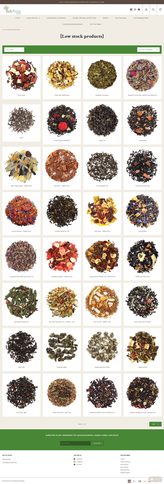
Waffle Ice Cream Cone (143, 276)
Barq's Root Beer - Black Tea (62, 412)
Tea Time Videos (95, 24)
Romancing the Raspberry (62, 140)
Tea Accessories (120, 18)
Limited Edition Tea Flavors (56, 18)
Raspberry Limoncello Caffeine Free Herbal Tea (142, 95)
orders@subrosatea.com (9, 462)
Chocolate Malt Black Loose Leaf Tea (21, 276)
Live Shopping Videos (141, 18)
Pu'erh (21, 138)
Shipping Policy (125, 470)
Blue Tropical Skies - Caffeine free (21, 186)
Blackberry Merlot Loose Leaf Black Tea (102, 412)
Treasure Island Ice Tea (62, 231)
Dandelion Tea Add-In (102, 95)
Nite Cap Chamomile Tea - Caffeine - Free (62, 322)
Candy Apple (142, 140)
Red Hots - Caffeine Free (61, 186)
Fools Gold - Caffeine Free (102, 231)
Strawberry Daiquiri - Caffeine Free (61, 276)
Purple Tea (102, 140)
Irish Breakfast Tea (102, 186)
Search (123, 459)
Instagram (79, 462)
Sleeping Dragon (62, 367)
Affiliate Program (125, 472)
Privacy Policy (124, 467)
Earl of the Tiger (21, 412)
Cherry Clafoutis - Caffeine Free (21, 231)
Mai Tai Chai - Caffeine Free (102, 322)
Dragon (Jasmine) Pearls (102, 367)
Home (17, 18)
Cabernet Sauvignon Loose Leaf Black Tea (143, 412)
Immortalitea (143, 231)
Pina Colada (21, 95)
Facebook (79, 459)
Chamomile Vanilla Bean (61, 95)
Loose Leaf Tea (32, 18)
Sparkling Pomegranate (21, 322)
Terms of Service (125, 462)
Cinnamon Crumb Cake (143, 186)
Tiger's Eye (21, 367)
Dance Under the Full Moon (142, 322)
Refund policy (124, 464)
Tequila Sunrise (142, 367)
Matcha (105, 18)
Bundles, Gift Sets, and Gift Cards (84, 18)
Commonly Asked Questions (73, 24)
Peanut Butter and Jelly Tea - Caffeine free (102, 276)
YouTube (79, 464)
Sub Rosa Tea (8, 481)
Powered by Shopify (18, 481)
